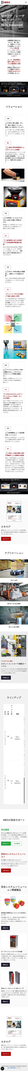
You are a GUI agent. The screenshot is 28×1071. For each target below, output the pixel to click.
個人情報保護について (14, 1068)
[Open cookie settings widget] (2, 1068)
